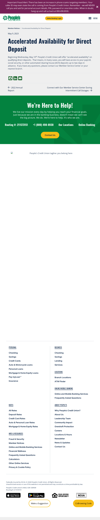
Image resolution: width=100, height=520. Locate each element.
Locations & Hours (63, 434)
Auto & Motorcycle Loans (21, 365)
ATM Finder (60, 381)
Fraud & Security (16, 439)
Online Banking (87, 125)
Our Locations (66, 125)
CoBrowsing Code (83, 503)
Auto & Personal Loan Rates (22, 422)
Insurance (13, 381)
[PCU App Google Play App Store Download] (36, 495)
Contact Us (50, 135)
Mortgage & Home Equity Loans (23, 373)
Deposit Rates (15, 414)
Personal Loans (16, 369)
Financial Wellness (17, 451)
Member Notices (16, 443)
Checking (13, 353)
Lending (58, 361)
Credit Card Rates (17, 418)
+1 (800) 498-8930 (43, 125)
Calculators (14, 459)
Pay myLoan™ (15, 377)
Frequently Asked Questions (68, 398)
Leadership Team (63, 418)
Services (59, 365)
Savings (12, 357)
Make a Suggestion (39, 503)
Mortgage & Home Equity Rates (23, 426)
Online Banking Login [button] (54, 18)
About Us (59, 414)
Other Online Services (19, 463)
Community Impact (63, 422)
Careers (58, 430)
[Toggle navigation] (93, 18)
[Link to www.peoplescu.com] (11, 18)
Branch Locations (63, 377)
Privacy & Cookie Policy (20, 467)
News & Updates (62, 442)
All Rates (13, 410)
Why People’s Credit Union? (67, 410)
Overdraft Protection (64, 426)
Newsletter (60, 438)
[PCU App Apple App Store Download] (13, 495)
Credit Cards (15, 361)
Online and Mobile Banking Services (71, 394)
